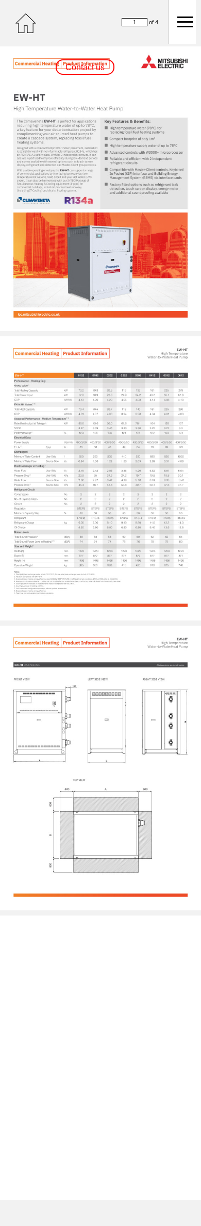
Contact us (85, 67)
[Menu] (182, 22)
